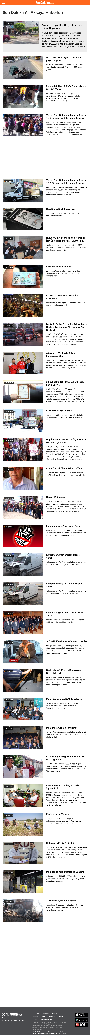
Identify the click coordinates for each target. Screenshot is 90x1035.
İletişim (17, 1020)
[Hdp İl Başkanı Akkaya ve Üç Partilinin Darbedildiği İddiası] (23, 450)
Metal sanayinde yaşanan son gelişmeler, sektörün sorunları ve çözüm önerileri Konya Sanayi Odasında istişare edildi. (64, 705)
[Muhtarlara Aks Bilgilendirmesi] (23, 739)
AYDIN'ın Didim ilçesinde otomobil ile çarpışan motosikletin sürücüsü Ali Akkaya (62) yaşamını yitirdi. (65, 67)
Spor (43, 1016)
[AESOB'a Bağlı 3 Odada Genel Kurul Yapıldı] (23, 623)
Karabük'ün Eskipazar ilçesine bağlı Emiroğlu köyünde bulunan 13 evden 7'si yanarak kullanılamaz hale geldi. (64, 907)
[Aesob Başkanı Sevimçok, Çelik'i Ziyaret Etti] (23, 796)
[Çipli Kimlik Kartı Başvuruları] (23, 220)
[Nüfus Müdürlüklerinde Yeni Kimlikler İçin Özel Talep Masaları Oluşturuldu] (23, 249)
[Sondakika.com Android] (81, 1020)
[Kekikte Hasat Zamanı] (23, 825)
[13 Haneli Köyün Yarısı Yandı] (23, 912)
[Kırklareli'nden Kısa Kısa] (23, 278)
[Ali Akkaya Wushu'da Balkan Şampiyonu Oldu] (23, 364)
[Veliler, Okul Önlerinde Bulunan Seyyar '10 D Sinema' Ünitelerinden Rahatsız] (23, 126)
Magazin (52, 1016)
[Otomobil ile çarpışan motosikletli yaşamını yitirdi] (23, 68)
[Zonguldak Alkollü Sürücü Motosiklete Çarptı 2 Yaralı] (23, 97)
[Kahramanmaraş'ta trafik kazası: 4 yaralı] (23, 566)
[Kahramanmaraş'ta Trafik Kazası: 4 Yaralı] (23, 595)
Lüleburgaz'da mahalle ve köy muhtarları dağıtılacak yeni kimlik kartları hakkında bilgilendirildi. (63, 273)
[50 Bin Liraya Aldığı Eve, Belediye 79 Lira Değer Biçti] (23, 768)
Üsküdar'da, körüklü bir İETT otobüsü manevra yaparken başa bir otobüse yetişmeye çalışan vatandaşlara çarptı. (65, 878)
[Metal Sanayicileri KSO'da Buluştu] (23, 710)
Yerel (61, 1016)
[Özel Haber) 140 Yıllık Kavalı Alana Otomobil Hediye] (23, 681)
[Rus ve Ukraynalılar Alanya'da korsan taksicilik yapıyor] (21, 36)
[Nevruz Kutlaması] (23, 508)
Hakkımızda (5, 1020)
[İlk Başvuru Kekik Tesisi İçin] (23, 854)
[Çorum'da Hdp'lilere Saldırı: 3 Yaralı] (23, 479)
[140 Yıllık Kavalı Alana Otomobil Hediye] (23, 652)
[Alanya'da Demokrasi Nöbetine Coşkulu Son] (23, 306)
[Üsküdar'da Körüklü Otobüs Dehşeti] (23, 883)
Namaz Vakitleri (46, 1019)
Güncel (46, 1013)
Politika (34, 1019)
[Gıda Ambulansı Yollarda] (23, 422)
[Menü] (3, 2)
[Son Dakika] (45, 2)
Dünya (54, 1013)
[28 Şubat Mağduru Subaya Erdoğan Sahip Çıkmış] (23, 393)
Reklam (12, 1020)
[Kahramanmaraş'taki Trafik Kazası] (23, 537)
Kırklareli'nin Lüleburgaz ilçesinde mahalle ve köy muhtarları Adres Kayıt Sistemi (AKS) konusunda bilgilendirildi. (66, 734)
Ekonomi (35, 1016)
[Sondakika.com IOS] (81, 1015)
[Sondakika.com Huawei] (81, 1025)
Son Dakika (36, 1013)
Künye (23, 1020)
